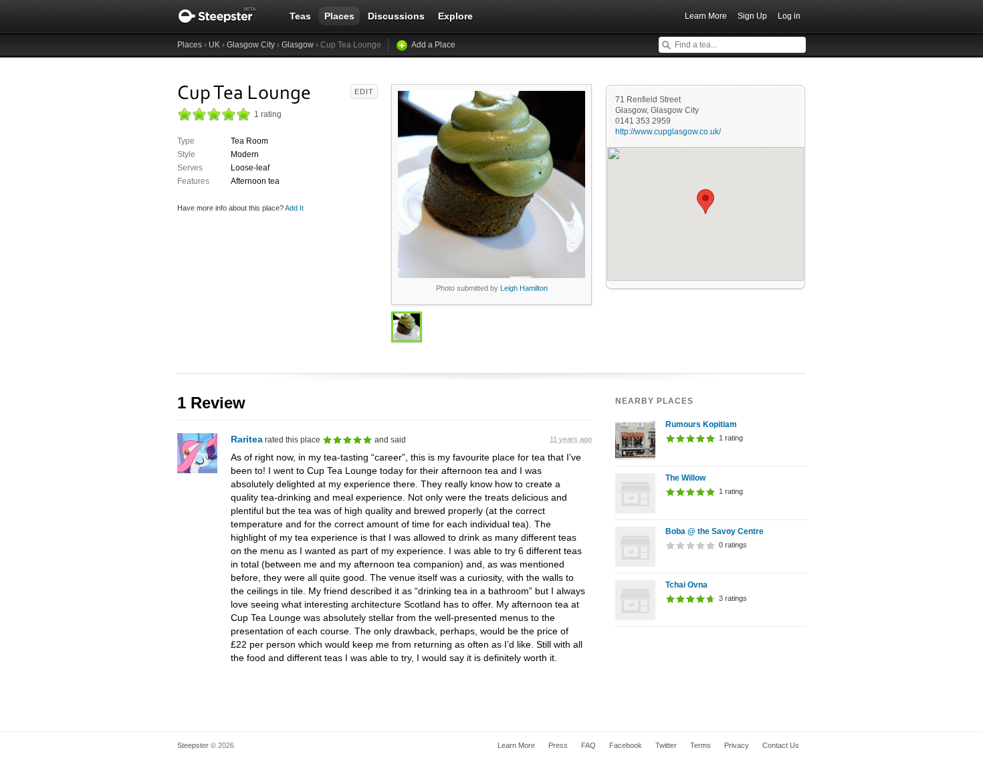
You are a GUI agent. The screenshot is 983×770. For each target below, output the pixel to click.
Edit (364, 92)
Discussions (396, 16)
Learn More (706, 16)
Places (339, 16)
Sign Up (752, 16)
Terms (700, 745)
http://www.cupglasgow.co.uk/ (668, 131)
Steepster (224, 16)
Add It (294, 208)
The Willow (685, 478)
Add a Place (433, 44)
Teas (300, 16)
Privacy (736, 745)
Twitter (666, 745)
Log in (789, 16)
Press (558, 745)
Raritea (247, 439)
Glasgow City (251, 44)
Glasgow (298, 44)
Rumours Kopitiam (701, 424)
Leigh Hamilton (524, 288)
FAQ (588, 745)
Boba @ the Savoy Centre (714, 531)
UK (214, 44)
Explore (455, 16)
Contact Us (780, 745)
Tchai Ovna (686, 585)
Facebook (625, 745)
